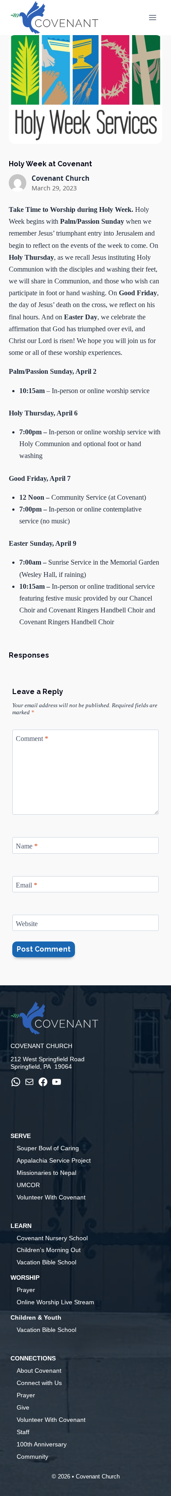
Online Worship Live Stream (55, 1302)
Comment (32, 738)
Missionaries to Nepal (46, 1172)
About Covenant (39, 1370)
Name (27, 846)
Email (26, 884)
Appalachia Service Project (54, 1160)
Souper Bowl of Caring (48, 1148)
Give (23, 1407)
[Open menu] (152, 17)
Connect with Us (39, 1382)
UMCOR (28, 1184)
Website (27, 923)
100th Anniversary (42, 1444)
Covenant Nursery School (52, 1238)
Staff (23, 1431)
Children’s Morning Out (49, 1249)
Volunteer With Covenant (51, 1197)
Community (32, 1456)
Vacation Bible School (46, 1262)
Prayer (26, 1289)
